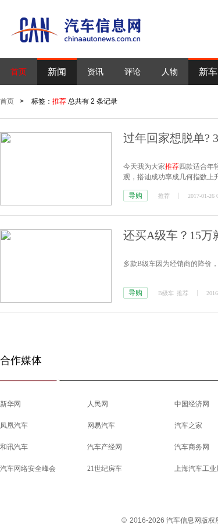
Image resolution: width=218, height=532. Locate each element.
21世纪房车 (104, 468)
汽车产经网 (104, 447)
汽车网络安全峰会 (28, 468)
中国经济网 (191, 404)
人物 (170, 72)
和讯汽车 (14, 447)
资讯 (95, 72)
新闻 (57, 72)
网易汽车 (101, 425)
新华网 (10, 404)
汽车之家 (188, 425)
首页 (18, 72)
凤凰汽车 (14, 425)
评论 (132, 72)
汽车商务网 (191, 447)
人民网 (97, 404)
